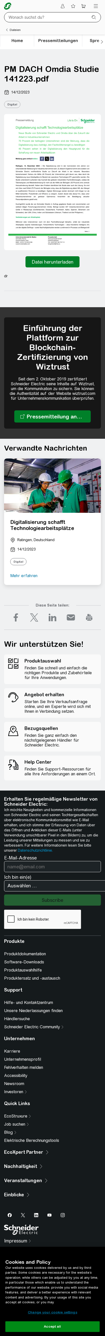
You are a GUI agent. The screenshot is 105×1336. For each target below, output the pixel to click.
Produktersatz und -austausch (32, 978)
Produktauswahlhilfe (23, 970)
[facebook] (16, 617)
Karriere (12, 1051)
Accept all (52, 1326)
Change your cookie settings (52, 1312)
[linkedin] (52, 617)
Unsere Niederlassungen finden (33, 1010)
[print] (89, 617)
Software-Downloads (24, 962)
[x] (34, 617)
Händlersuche (17, 1018)
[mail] (71, 617)
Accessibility (15, 1075)
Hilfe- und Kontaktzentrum (28, 1002)
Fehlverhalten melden (23, 1067)
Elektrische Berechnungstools (31, 1140)
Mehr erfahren (23, 575)
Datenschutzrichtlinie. (35, 850)
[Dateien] (7, 30)
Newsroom (14, 1083)
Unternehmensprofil (22, 1059)
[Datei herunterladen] (52, 261)
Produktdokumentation (25, 953)
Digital (12, 104)
